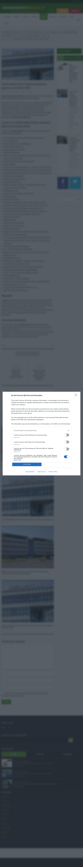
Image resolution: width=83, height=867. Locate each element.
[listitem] (41, 430)
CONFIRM (27, 464)
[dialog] (41, 433)
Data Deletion (30, 471)
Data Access (41, 471)
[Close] (76, 396)
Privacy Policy (53, 471)
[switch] (66, 435)
